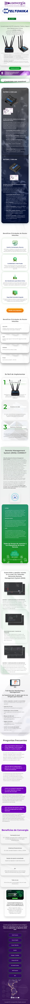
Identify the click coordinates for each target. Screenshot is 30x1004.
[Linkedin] (11, 997)
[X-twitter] (16, 997)
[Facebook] (13, 997)
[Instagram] (15, 997)
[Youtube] (18, 997)
